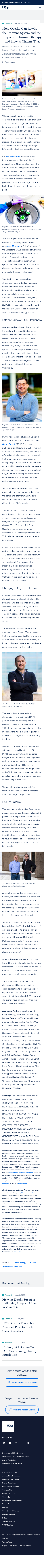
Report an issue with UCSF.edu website (16, 1546)
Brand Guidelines (9, 1483)
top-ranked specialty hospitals (21, 1172)
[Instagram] (17, 1443)
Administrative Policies (11, 1479)
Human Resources (9, 1504)
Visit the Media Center (24, 1409)
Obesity (32, 1263)
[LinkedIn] (5, 1443)
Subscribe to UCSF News (24, 1382)
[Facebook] (23, 1443)
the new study (13, 156)
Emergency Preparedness (12, 1500)
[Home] (5, 7)
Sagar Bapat (8, 444)
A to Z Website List (9, 1472)
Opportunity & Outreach (11, 1511)
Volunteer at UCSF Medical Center (15, 1456)
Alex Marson (13, 246)
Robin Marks (10, 62)
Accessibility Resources (11, 1476)
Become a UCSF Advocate (12, 1453)
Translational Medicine (12, 1266)
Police (4, 1518)
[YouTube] (11, 1443)
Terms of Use (7, 1542)
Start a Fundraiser (9, 1460)
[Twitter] (30, 1443)
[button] (34, 6)
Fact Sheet (22, 1184)
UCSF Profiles (7, 1525)
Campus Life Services (10, 1486)
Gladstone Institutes (29, 1193)
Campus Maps (7, 1490)
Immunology (20, 1263)
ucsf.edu (6, 1184)
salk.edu (17, 1252)
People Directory (8, 1514)
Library (5, 1507)
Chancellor (6, 1497)
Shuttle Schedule (8, 1521)
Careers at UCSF (8, 1493)
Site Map (5, 1538)
